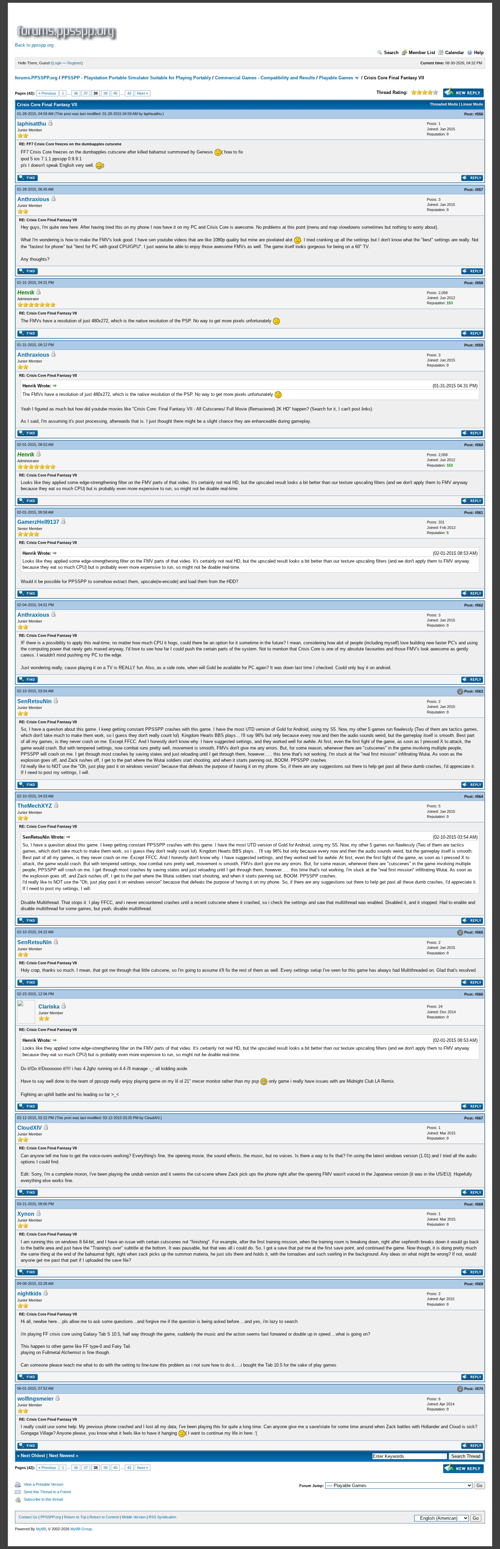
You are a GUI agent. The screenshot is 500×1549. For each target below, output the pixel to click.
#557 (479, 190)
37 (86, 93)
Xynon (25, 1214)
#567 (479, 1118)
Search (391, 52)
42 (129, 93)
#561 (479, 513)
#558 (479, 283)
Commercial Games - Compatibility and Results (265, 77)
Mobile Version (134, 1517)
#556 (479, 114)
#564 (479, 796)
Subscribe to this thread (43, 1499)
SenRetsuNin (34, 701)
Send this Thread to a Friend (47, 1492)
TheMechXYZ (34, 806)
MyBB (41, 1529)
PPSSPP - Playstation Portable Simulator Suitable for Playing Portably (136, 77)
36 (76, 93)
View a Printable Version (43, 1484)
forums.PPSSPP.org (36, 77)
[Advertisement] (242, 25)
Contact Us (28, 1517)
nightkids (29, 1293)
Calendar (454, 52)
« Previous (47, 93)
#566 (479, 994)
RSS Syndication (162, 1517)
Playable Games (336, 77)
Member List (422, 52)
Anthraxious (33, 199)
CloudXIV (152, 1118)
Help (479, 52)
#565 (479, 932)
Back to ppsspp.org (34, 45)
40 (115, 93)
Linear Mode (472, 104)
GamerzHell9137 (38, 522)
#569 (479, 1284)
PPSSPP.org (50, 1517)
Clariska (49, 1007)
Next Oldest (33, 1455)
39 (105, 93)
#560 (479, 445)
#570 (479, 1389)
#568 (479, 1204)
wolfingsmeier (35, 1399)
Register (74, 63)
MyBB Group (81, 1529)
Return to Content (104, 1517)
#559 (479, 345)
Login (57, 63)
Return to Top (75, 1517)
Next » (142, 93)
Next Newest (61, 1455)
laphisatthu (153, 114)
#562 (479, 605)
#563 (479, 691)
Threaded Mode (444, 104)
